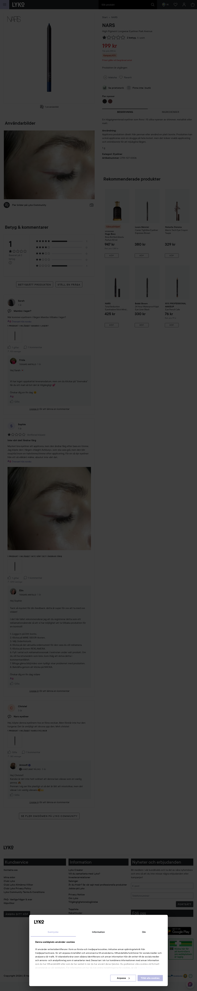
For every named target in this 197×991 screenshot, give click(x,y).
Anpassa (121, 978)
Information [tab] (98, 932)
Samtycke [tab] (53, 932)
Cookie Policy (145, 967)
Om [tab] (144, 932)
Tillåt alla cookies (150, 978)
